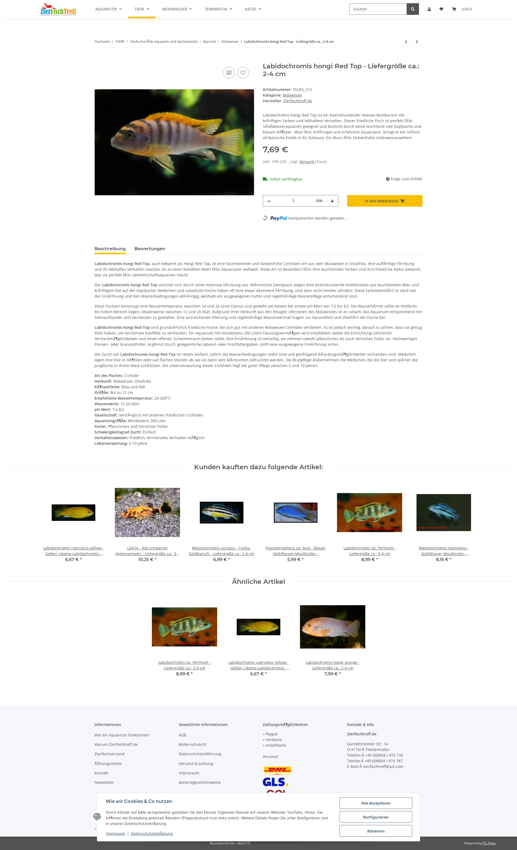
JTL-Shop (489, 843)
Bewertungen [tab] (149, 248)
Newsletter (104, 782)
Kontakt (101, 772)
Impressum (189, 772)
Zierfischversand (109, 753)
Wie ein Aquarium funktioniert (122, 735)
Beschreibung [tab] (110, 248)
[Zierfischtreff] (58, 9)
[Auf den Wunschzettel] (243, 73)
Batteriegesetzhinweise (200, 782)
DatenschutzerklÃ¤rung (200, 753)
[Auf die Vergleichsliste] (229, 73)
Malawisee (292, 95)
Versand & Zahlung (196, 763)
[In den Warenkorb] (99, 59)
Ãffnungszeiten (108, 763)
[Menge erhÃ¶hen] (332, 200)
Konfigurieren (376, 817)
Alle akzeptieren (376, 803)
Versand (307, 161)
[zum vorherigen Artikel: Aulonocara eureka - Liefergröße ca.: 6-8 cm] (405, 41)
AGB (182, 735)
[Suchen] (413, 9)
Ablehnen (376, 831)
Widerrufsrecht (192, 744)
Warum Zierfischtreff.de (116, 744)
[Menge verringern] (269, 200)
